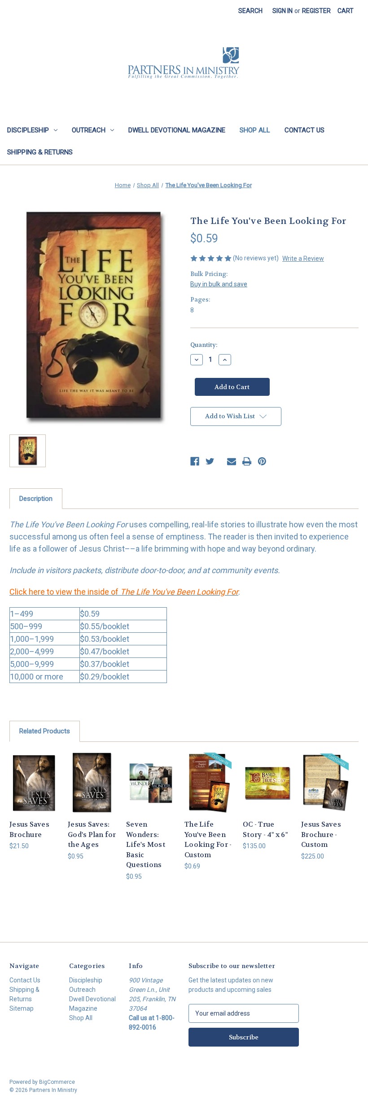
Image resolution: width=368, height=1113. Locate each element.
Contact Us (304, 130)
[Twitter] (210, 461)
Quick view (34, 772)
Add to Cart (92, 794)
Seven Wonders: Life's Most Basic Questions (145, 844)
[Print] (246, 461)
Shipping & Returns (40, 152)
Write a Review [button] (303, 258)
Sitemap (21, 1008)
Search (250, 10)
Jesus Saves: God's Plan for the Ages (92, 834)
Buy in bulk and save (218, 284)
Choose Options (33, 794)
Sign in (282, 10)
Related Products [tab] (44, 731)
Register (316, 10)
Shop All (255, 130)
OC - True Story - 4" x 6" (265, 829)
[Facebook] (194, 461)
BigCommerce (57, 1082)
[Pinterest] (262, 461)
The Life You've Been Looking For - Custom (208, 839)
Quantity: (203, 345)
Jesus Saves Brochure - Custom (321, 834)
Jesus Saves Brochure (29, 829)
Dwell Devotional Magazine (176, 130)
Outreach (88, 130)
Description (36, 499)
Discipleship (28, 130)
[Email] (231, 461)
